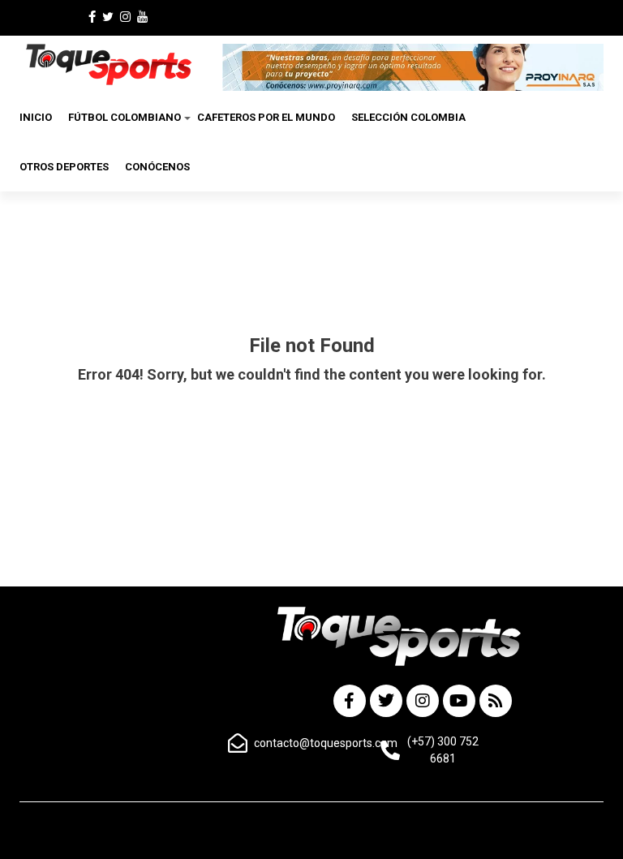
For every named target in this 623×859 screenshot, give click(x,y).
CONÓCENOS (157, 167)
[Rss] (495, 701)
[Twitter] (386, 701)
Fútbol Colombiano (124, 117)
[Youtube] (459, 701)
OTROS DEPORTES (64, 167)
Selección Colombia (408, 117)
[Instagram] (422, 701)
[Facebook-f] (349, 701)
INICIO (35, 117)
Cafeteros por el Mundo (266, 117)
